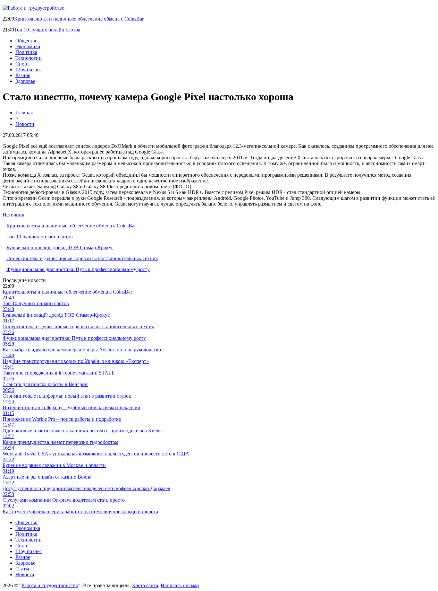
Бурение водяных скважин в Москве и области (54, 465)
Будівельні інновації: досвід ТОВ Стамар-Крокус (60, 247)
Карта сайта (145, 585)
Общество (26, 40)
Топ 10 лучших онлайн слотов (47, 29)
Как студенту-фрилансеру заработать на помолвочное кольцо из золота (80, 511)
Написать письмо (180, 585)
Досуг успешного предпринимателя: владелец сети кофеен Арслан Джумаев (86, 488)
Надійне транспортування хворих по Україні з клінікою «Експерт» (76, 361)
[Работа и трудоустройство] (33, 8)
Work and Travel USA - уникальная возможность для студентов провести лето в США (96, 453)
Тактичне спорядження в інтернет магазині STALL (59, 372)
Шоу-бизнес (28, 69)
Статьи (23, 568)
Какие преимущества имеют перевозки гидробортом (60, 442)
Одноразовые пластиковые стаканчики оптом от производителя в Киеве (82, 430)
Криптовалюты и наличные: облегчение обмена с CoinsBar (79, 19)
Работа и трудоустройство (49, 585)
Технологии (28, 58)
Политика (26, 52)
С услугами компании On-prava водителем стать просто (64, 500)
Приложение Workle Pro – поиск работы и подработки (62, 419)
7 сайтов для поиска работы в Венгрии (45, 384)
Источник (13, 214)
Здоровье (25, 81)
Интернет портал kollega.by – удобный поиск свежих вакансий (71, 407)
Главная (24, 112)
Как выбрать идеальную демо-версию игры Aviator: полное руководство (82, 349)
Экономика (27, 46)
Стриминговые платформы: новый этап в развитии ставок (67, 396)
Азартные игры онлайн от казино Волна (47, 477)
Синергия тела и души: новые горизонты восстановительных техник (82, 258)
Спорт (22, 63)
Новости (24, 124)
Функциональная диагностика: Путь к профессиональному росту (78, 269)
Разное (22, 75)
